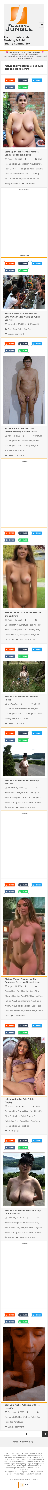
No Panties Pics (17, 173)
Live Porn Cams (19, 56)
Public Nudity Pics (18, 178)
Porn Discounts (9, 56)
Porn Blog (12, 329)
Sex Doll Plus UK (41, 56)
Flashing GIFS (11, 1417)
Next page (45, 1434)
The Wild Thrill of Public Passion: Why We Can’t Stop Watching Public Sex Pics (22, 316)
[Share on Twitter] (36, 80)
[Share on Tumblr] (23, 80)
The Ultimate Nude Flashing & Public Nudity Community (17, 40)
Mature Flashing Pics (19, 168)
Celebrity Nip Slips (26, 1442)
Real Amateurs (20, 450)
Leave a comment (16, 334)
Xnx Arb (30, 58)
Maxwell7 (34, 324)
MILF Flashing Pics (13, 629)
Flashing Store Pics (30, 991)
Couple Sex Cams (24, 255)
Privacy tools (19, 1474)
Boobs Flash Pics (25, 163)
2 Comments (19, 1015)
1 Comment (29, 183)
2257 (26, 1472)
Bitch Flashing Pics (13, 1222)
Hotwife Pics (24, 1417)
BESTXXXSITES (14, 52)
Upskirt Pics (29, 1010)
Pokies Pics (10, 1001)
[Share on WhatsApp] (23, 87)
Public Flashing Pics (27, 713)
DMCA (32, 1472)
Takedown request (33, 1474)
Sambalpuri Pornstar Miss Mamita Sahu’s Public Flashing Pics (22, 153)
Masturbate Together (17, 54)
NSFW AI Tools (22, 58)
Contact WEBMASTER (14, 1472)
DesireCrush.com (34, 54)
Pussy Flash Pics (12, 183)
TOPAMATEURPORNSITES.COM (30, 52)
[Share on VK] (9, 87)
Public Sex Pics (34, 178)
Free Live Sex (30, 56)
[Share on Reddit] (9, 80)
